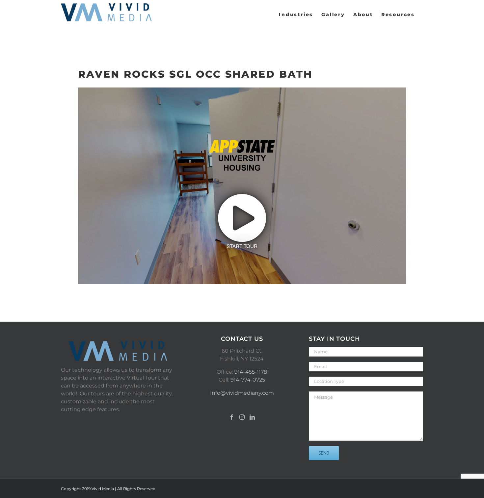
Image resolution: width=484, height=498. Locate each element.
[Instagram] (242, 417)
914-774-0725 (247, 380)
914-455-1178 (250, 372)
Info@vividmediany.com (242, 393)
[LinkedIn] (252, 417)
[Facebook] (231, 417)
